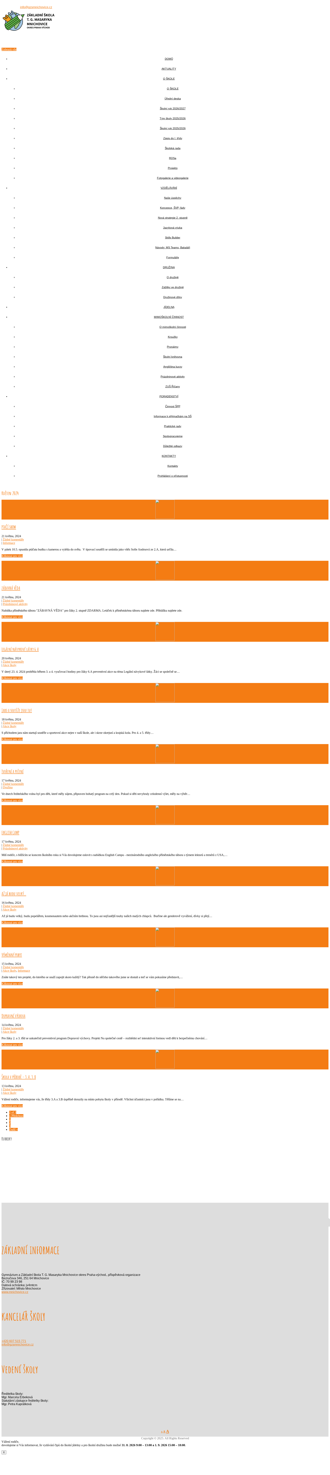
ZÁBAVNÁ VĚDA (11, 588)
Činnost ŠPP (172, 406)
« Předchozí (16, 1115)
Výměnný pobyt (12, 955)
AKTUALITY (169, 68)
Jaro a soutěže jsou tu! (17, 710)
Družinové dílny (172, 297)
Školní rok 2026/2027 (173, 108)
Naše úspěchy (172, 197)
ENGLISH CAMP (10, 832)
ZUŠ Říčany (172, 386)
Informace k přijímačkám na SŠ (173, 416)
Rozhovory (16, 1172)
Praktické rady (172, 426)
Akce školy (9, 665)
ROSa (172, 158)
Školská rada (172, 148)
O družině (173, 277)
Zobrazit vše (9, 49)
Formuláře (172, 257)
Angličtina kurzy (172, 366)
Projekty (173, 168)
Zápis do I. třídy (172, 138)
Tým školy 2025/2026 (173, 118)
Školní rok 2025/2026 (173, 128)
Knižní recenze (18, 1158)
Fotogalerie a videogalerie (172, 177)
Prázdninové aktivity (173, 376)
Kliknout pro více (12, 556)
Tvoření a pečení (12, 771)
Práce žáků (15, 1165)
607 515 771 (11, 7)
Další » (13, 1129)
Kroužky (173, 336)
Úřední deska (173, 98)
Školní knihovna (172, 356)
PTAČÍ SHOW (9, 527)
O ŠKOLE (169, 78)
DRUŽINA (169, 267)
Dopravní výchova (13, 1016)
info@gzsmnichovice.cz (36, 7)
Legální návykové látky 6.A (20, 649)
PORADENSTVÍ (168, 396)
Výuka (13, 1175)
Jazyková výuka (172, 227)
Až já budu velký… (14, 893)
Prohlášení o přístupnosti (173, 475)
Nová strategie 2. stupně (173, 217)
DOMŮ (169, 58)
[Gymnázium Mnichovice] (28, 42)
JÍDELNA (168, 307)
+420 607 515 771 (14, 1341)
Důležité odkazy (172, 446)
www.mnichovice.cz (15, 1292)
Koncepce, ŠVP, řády (172, 207)
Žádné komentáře (13, 539)
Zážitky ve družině (173, 287)
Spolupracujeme (173, 436)
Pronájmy (172, 346)
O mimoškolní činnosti (172, 326)
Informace (9, 543)
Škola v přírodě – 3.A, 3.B (19, 1077)
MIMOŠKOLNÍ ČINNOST (169, 316)
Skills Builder (172, 237)
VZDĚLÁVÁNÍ (169, 187)
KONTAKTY (169, 455)
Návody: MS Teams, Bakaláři (172, 247)
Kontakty (172, 465)
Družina (8, 787)
